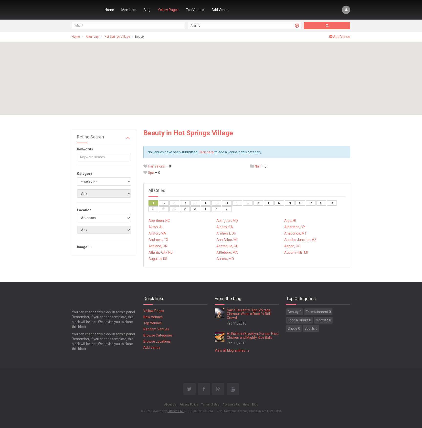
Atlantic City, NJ (160, 252)
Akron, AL (155, 227)
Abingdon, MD (227, 221)
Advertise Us (231, 404)
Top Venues (195, 10)
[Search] (327, 25)
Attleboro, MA (227, 252)
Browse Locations (157, 341)
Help (246, 404)
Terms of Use (210, 404)
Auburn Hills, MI (296, 252)
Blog (147, 10)
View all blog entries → (232, 350)
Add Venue (220, 10)
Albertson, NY (294, 227)
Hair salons (156, 166)
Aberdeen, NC (159, 221)
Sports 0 (311, 328)
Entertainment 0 (318, 312)
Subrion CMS (176, 411)
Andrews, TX (158, 240)
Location (84, 210)
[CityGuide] (84, 10)
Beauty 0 (294, 312)
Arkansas (92, 36)
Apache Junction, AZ (300, 240)
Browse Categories (158, 335)
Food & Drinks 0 (299, 320)
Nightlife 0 (323, 320)
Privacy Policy (188, 404)
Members (128, 10)
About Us (170, 404)
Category (84, 174)
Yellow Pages (168, 10)
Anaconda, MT (295, 233)
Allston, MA (157, 233)
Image (82, 247)
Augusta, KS (157, 259)
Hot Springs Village (117, 36)
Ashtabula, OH (227, 246)
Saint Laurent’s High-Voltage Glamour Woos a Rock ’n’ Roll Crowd (249, 314)
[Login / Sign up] (346, 10)
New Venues (153, 317)
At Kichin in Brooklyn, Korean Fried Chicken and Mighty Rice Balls (253, 335)
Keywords (85, 149)
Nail (257, 166)
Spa (151, 173)
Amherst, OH (226, 233)
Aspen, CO (292, 246)
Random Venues (156, 329)
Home (109, 10)
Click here (206, 152)
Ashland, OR (157, 246)
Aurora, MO (225, 259)
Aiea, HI (290, 221)
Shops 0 (294, 328)
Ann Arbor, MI (226, 240)
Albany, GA (224, 227)
